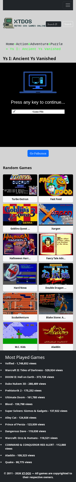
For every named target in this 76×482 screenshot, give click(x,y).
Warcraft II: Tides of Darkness (24, 370)
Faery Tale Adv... (55, 258)
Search (67, 24)
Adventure (39, 44)
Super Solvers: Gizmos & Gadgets (26, 411)
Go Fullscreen (38, 153)
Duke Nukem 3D (15, 383)
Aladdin (56, 347)
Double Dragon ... (55, 287)
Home (10, 44)
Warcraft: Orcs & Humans (21, 438)
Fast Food (56, 199)
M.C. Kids (20, 347)
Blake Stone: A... (56, 317)
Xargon (55, 228)
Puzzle (57, 44)
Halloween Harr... (20, 258)
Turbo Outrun (20, 199)
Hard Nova (20, 287)
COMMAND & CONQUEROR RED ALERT (29, 444)
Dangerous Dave (15, 431)
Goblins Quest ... (20, 228)
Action (22, 44)
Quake (9, 462)
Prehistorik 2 (13, 390)
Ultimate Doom (15, 397)
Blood (9, 404)
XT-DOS (26, 473)
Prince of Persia (15, 424)
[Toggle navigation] (68, 5)
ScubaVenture (20, 317)
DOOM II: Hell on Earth (19, 377)
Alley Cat (10, 417)
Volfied (9, 363)
